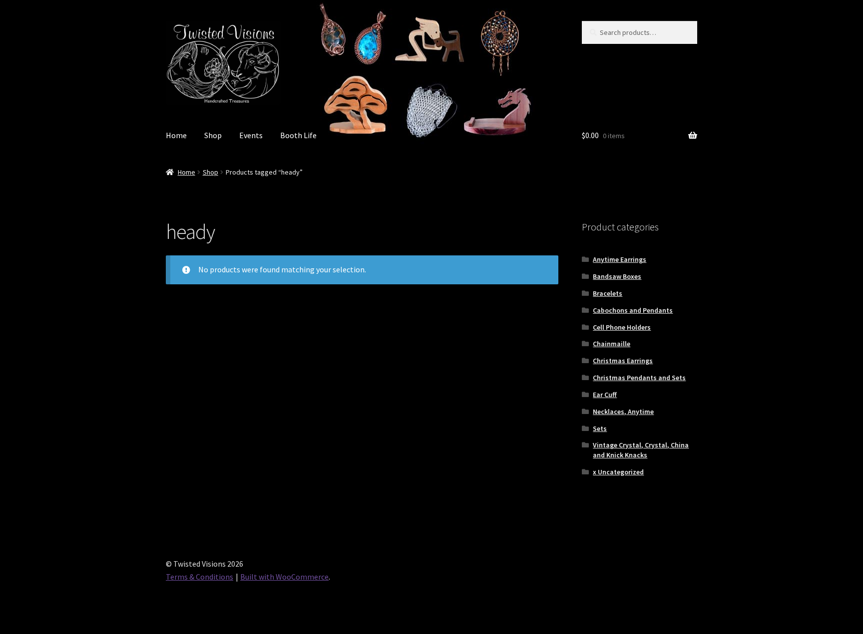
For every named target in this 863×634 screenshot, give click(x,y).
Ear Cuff (605, 394)
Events (251, 135)
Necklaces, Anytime (623, 411)
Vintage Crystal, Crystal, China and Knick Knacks (641, 449)
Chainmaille (611, 343)
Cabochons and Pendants (633, 310)
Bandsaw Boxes (617, 276)
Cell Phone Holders (622, 327)
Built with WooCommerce (284, 577)
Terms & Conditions (199, 577)
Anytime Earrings (619, 259)
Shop (213, 135)
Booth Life (298, 135)
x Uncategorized (618, 471)
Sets (600, 428)
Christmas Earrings (623, 360)
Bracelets (607, 293)
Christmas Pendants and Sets (639, 377)
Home (176, 135)
